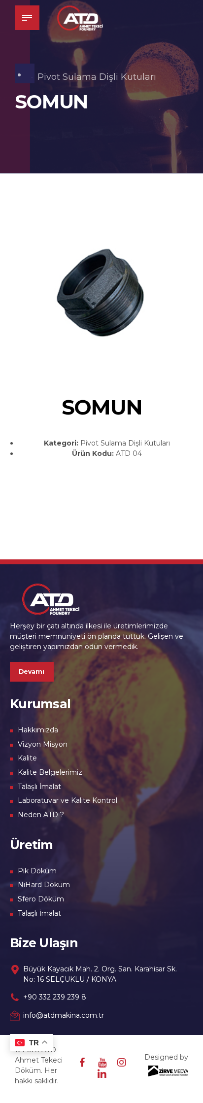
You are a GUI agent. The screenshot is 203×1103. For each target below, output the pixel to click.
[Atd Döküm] (51, 599)
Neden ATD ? (41, 814)
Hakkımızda (38, 729)
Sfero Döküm (41, 899)
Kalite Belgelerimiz (50, 772)
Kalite (27, 758)
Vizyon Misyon (43, 744)
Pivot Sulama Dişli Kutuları (96, 76)
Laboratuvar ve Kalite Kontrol (67, 800)
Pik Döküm (37, 870)
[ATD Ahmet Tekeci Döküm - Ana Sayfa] (80, 17)
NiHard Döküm (44, 884)
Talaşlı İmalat (39, 786)
